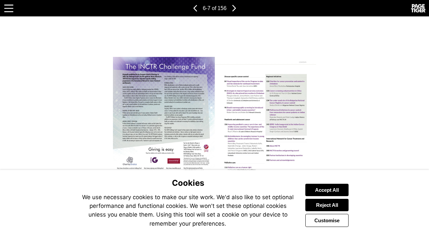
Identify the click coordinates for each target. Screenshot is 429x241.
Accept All (327, 190)
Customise (327, 220)
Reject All (327, 205)
